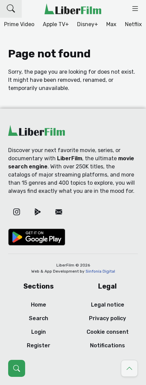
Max (111, 24)
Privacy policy (107, 318)
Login (38, 332)
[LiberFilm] (72, 9)
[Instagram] (16, 211)
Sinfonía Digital (100, 271)
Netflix (133, 24)
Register (38, 345)
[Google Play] (37, 211)
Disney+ (87, 24)
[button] (11, 9)
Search (38, 318)
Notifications (107, 345)
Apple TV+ (56, 24)
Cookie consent (108, 332)
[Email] (58, 211)
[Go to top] (129, 368)
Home (38, 304)
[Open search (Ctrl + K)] (16, 368)
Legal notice (107, 304)
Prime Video (19, 24)
